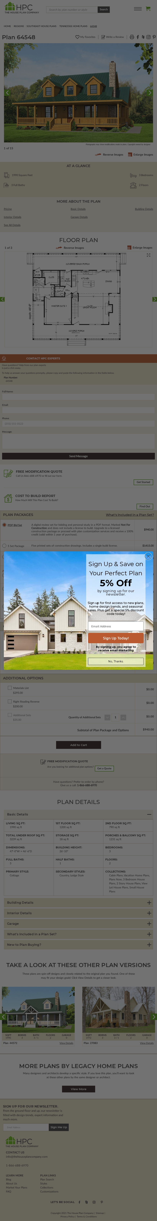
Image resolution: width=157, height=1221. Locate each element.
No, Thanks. (115, 661)
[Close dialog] (148, 556)
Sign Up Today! (116, 638)
